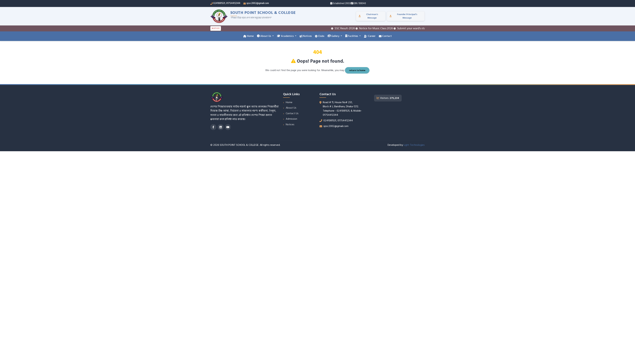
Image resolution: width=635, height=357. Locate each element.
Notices (307, 36)
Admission (291, 119)
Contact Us (292, 113)
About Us (291, 108)
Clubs (320, 36)
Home (250, 36)
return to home (357, 70)
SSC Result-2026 (334, 28)
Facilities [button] (353, 36)
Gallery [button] (335, 36)
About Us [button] (266, 36)
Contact (386, 36)
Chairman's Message (372, 16)
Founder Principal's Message (407, 16)
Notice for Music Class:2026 (366, 28)
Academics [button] (287, 36)
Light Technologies (414, 145)
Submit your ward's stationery (406, 28)
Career (371, 36)
